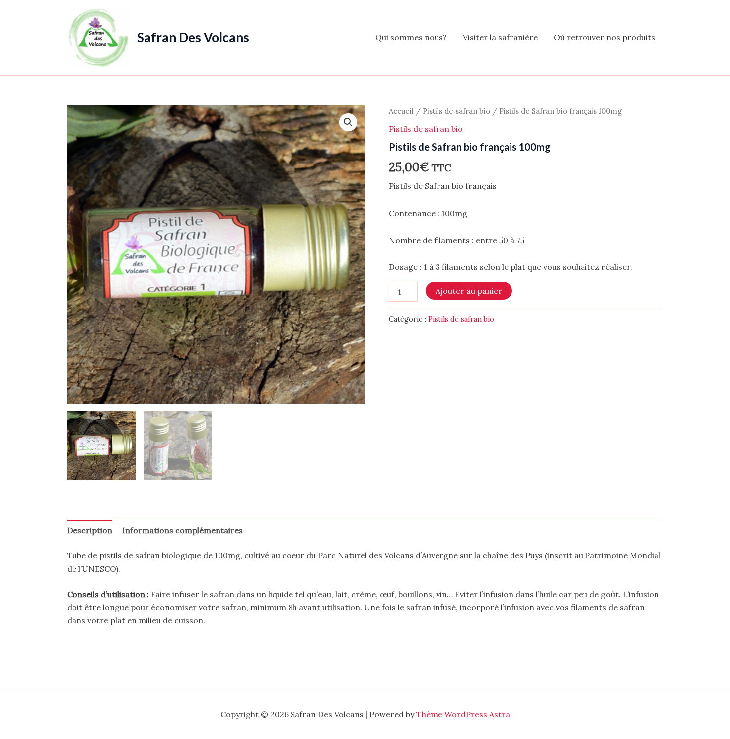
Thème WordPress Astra (463, 714)
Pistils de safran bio (456, 111)
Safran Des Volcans (193, 37)
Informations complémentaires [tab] (182, 530)
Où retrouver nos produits (604, 37)
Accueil (401, 111)
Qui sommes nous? (411, 37)
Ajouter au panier (469, 291)
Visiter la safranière (500, 37)
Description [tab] (89, 530)
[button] (348, 122)
